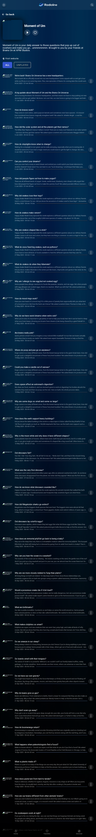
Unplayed (22, 65)
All (7, 65)
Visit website (12, 58)
